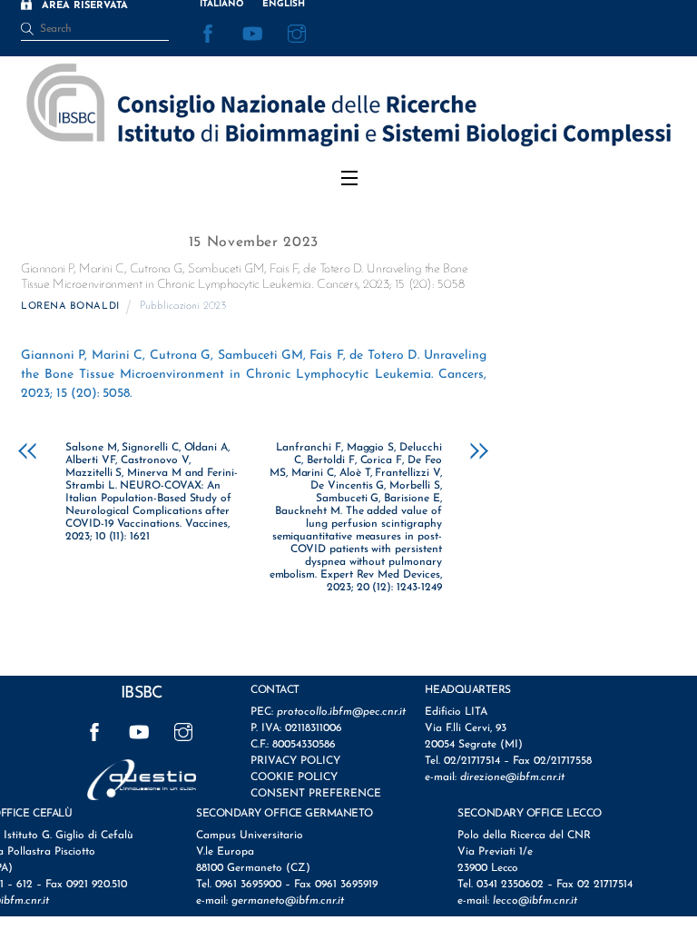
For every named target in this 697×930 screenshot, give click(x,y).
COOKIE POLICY (294, 777)
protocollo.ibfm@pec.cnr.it (341, 712)
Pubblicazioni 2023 (183, 306)
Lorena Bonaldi (70, 307)
